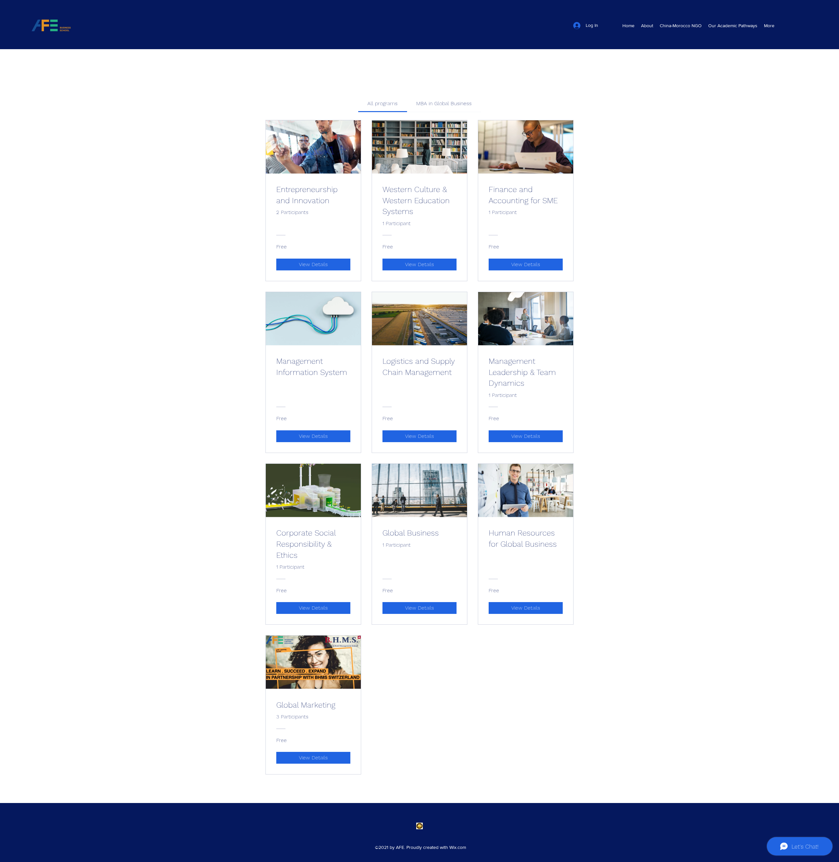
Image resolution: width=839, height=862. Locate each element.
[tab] (382, 103)
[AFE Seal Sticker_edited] (419, 826)
